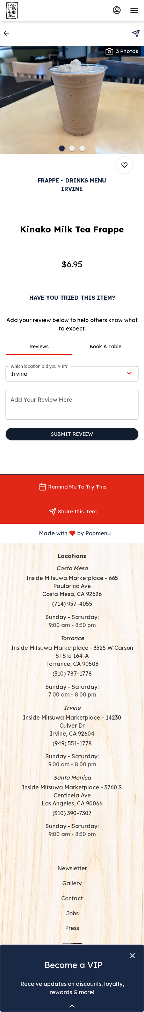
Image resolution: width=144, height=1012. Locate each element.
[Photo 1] (62, 148)
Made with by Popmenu (58, 532)
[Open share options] (136, 33)
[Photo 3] (82, 148)
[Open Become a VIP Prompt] (72, 1006)
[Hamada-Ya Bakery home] (37, 10)
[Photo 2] (72, 148)
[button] (8, 33)
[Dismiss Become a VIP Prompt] (132, 955)
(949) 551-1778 (72, 743)
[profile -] (117, 10)
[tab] (39, 346)
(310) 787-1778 (72, 673)
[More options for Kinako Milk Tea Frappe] (124, 165)
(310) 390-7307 (72, 813)
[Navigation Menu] (134, 10)
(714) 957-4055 (72, 603)
